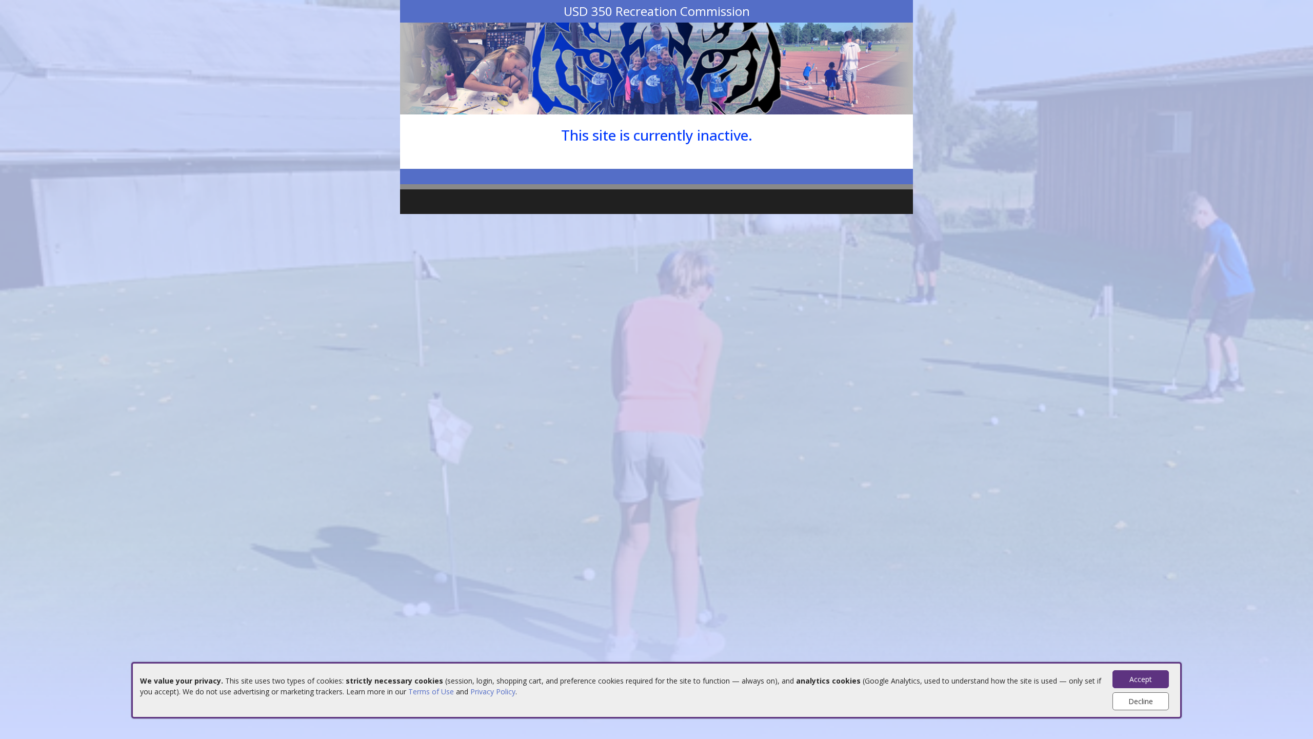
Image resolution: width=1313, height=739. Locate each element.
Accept (1140, 679)
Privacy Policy (492, 691)
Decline (1140, 701)
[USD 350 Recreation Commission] (656, 67)
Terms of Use (431, 691)
